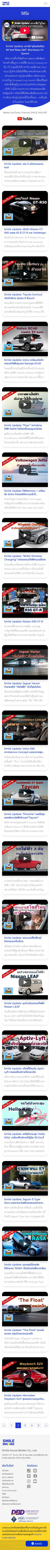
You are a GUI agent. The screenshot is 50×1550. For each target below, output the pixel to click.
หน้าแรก (5, 1470)
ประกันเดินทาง (7, 1480)
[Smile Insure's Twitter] (28, 1486)
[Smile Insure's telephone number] (29, 1470)
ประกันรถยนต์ (7, 1474)
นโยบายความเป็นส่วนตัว (11, 1504)
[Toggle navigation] (45, 3)
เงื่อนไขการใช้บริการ (9, 1500)
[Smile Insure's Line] (29, 1476)
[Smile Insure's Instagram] (29, 1481)
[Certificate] (25, 1519)
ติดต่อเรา (5, 1497)
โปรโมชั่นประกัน (8, 1484)
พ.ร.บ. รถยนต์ (7, 1477)
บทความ (5, 1487)
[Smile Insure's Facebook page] (35, 1476)
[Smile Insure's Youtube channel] (35, 1481)
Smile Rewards (9, 1490)
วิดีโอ (4, 1494)
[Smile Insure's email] (35, 1470)
